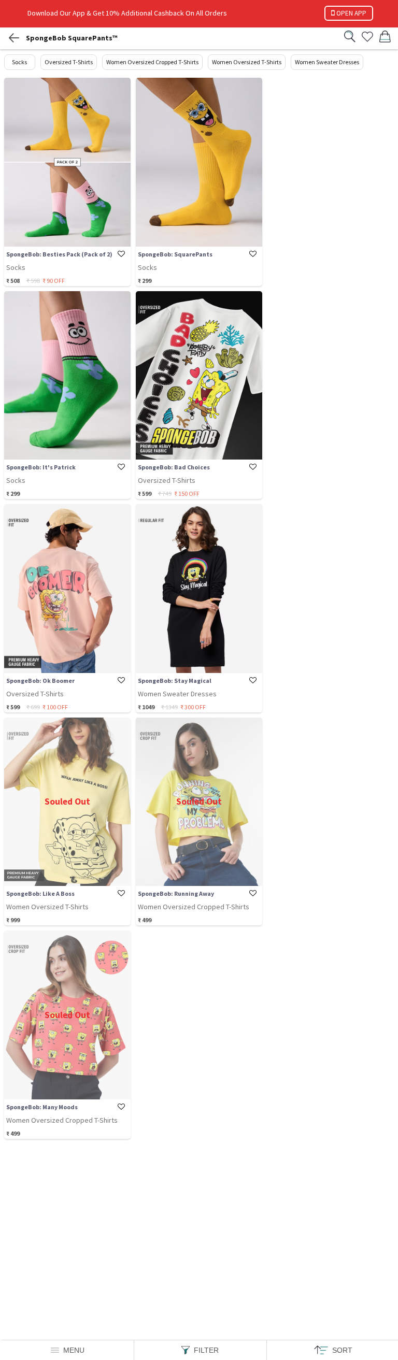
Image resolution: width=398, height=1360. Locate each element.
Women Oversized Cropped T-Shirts (152, 62)
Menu (73, 1350)
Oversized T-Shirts (69, 62)
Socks (19, 62)
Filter (206, 1350)
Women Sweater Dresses (327, 62)
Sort (342, 1350)
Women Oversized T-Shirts (246, 62)
